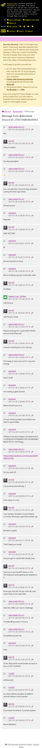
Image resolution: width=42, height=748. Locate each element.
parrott (11, 141)
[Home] (3, 31)
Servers (12, 31)
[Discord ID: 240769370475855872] (5, 297)
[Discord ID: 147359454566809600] (5, 127)
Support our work (32, 20)
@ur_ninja (13, 26)
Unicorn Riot (12, 3)
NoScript (10, 84)
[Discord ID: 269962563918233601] (5, 674)
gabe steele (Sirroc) (16, 127)
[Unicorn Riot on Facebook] (20, 26)
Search (30, 31)
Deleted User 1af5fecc (17, 296)
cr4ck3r (11, 673)
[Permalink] (32, 129)
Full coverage (15, 20)
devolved (18, 111)
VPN (22, 89)
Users (21, 31)
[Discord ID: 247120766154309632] (5, 213)
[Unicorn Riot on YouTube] (28, 26)
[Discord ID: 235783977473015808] (5, 141)
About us (12, 23)
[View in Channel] (29, 129)
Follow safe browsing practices (20, 79)
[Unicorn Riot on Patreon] (32, 26)
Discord (7, 111)
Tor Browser (12, 89)
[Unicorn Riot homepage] (3, 5)
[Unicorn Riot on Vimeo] (24, 26)
